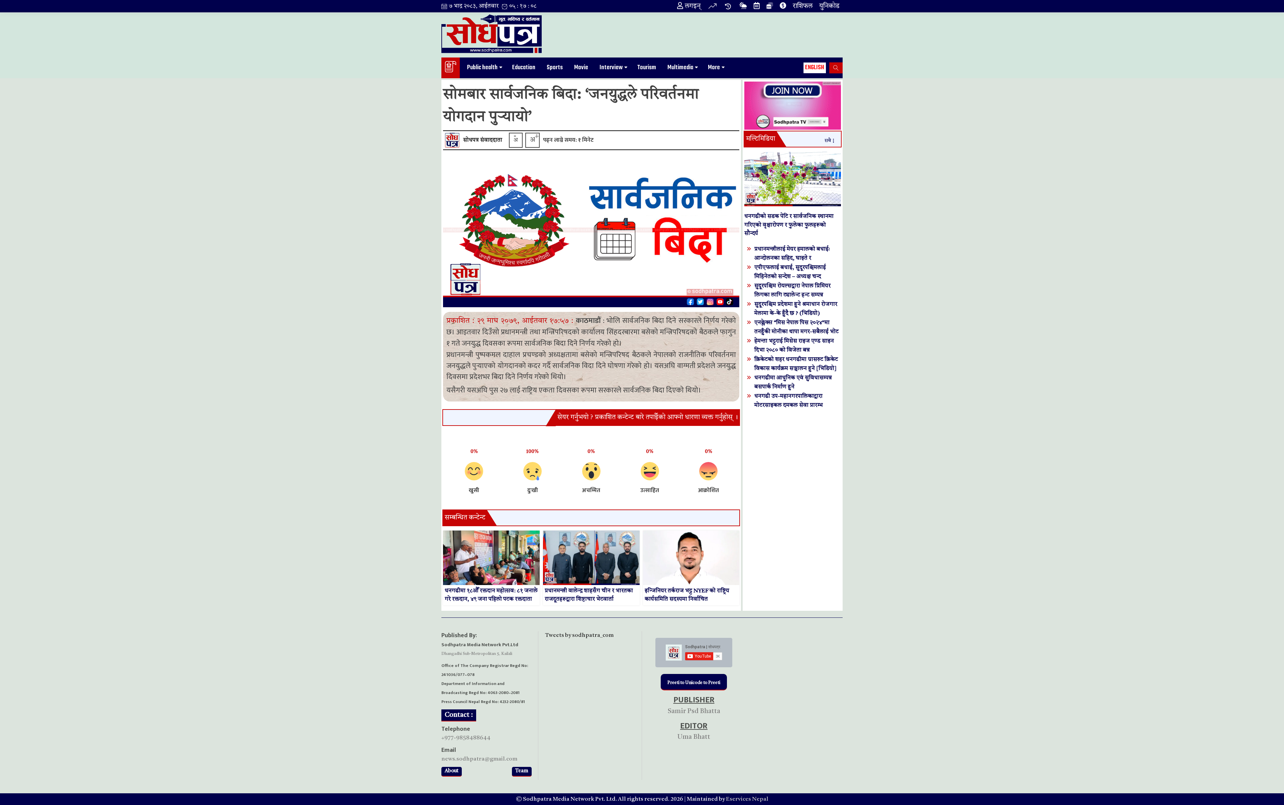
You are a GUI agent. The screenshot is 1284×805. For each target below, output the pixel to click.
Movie (581, 68)
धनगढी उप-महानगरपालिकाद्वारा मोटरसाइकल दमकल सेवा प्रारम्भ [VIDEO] (788, 405)
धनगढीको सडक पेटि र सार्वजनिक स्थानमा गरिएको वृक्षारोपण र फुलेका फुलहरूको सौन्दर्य (789, 225)
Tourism (646, 68)
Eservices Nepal (747, 799)
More (714, 68)
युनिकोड (829, 6)
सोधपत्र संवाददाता (482, 140)
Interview (611, 68)
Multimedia (680, 68)
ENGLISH (814, 68)
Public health (482, 68)
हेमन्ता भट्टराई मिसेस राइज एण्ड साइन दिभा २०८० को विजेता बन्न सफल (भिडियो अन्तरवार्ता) (794, 350)
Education (523, 68)
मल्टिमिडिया (760, 139)
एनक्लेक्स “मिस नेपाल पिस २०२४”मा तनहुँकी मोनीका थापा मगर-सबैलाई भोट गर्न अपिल (796, 332)
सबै (828, 140)
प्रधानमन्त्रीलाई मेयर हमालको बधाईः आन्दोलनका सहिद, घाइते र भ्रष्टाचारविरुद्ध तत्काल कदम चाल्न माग (794, 258)
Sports (555, 68)
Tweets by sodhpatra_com (579, 635)
